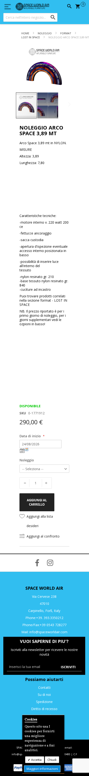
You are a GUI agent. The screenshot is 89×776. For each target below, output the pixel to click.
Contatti (44, 687)
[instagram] (50, 563)
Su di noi (44, 694)
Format (65, 33)
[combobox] (30, 17)
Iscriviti (68, 667)
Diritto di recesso (44, 709)
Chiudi (51, 760)
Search (68, 6)
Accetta (36, 760)
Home (25, 33)
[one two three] (8, 6)
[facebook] (37, 563)
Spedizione (44, 701)
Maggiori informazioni (42, 769)
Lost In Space (30, 37)
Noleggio (45, 33)
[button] (47, 105)
